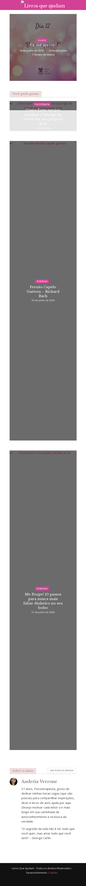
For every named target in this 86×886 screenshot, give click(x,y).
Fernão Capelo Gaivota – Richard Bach (43, 291)
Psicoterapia (42, 104)
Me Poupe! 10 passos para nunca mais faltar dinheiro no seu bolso (43, 601)
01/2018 (42, 40)
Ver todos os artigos (61, 770)
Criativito (53, 872)
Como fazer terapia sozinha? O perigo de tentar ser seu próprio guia (43, 117)
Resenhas (42, 281)
